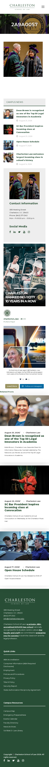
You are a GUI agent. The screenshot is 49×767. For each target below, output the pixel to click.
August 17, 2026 (25, 146)
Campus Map (9, 711)
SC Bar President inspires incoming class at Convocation (29, 129)
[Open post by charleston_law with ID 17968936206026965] (24, 347)
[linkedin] (14, 232)
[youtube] (24, 232)
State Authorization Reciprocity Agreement (22, 690)
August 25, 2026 (25, 121)
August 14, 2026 (25, 164)
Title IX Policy (9, 682)
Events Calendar (10, 719)
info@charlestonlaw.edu (14, 619)
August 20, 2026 (25, 136)
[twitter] (19, 232)
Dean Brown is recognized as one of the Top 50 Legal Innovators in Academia (30, 113)
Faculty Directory (11, 723)
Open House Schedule (27, 142)
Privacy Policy (9, 678)
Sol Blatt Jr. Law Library (13, 730)
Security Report (10, 686)
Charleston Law (33, 433)
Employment (9, 670)
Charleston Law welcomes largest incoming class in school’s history (30, 157)
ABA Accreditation (11, 660)
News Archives (10, 727)
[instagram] (29, 232)
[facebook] (10, 232)
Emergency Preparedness (15, 715)
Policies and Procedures (14, 674)
